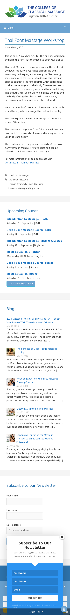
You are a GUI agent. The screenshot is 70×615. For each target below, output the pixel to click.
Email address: (14, 525)
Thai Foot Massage (18, 175)
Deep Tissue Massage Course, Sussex (30, 263)
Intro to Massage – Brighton (23, 189)
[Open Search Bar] (65, 28)
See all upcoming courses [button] (21, 284)
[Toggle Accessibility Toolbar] (64, 609)
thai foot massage (18, 180)
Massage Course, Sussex (22, 274)
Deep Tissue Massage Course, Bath (29, 230)
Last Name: (12, 510)
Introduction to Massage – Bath (27, 219)
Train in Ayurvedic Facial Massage (25, 184)
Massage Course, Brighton (23, 252)
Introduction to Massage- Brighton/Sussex (34, 241)
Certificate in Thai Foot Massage (22, 163)
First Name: (12, 496)
